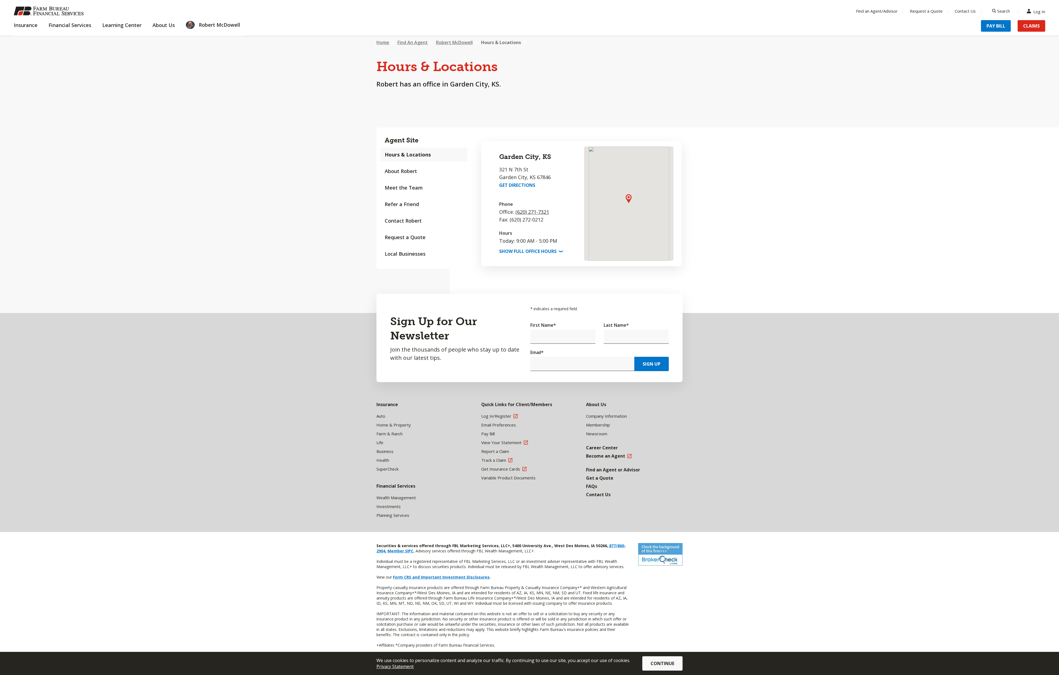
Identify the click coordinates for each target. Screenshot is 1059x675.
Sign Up (651, 364)
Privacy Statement (395, 666)
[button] (629, 198)
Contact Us (965, 11)
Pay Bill (995, 26)
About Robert (401, 171)
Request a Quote (926, 11)
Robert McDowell (454, 42)
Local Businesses (405, 253)
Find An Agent (412, 42)
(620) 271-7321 (532, 212)
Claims (1031, 26)
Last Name (616, 325)
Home (382, 42)
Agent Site (401, 140)
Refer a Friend (402, 204)
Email (537, 352)
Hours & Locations (501, 42)
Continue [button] (662, 663)
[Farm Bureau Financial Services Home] (49, 11)
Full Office (530, 251)
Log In (1039, 11)
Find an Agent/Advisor (877, 11)
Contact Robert (403, 220)
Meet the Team (404, 187)
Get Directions (517, 185)
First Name (543, 325)
